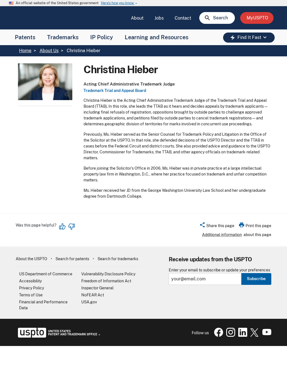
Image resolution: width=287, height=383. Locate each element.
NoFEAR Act (92, 295)
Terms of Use (31, 295)
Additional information (222, 234)
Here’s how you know (119, 3)
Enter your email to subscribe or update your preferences (219, 270)
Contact (183, 18)
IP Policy (101, 37)
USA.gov (89, 302)
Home (25, 50)
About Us (49, 50)
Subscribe (256, 278)
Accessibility (30, 281)
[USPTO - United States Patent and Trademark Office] (58, 336)
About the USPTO (31, 259)
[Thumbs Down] (71, 226)
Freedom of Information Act (106, 281)
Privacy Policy (31, 288)
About (137, 18)
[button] (216, 226)
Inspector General (97, 288)
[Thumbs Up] (62, 226)
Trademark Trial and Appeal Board (115, 90)
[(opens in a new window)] (229, 335)
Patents (25, 37)
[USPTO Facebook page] (217, 335)
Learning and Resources (156, 37)
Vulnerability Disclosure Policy (108, 274)
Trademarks (62, 37)
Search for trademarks (118, 259)
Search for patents (72, 259)
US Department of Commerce (45, 274)
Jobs (159, 18)
